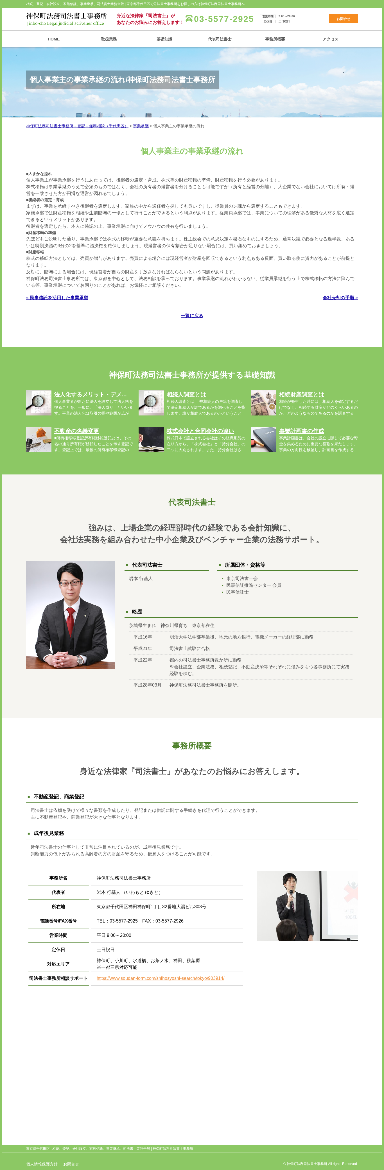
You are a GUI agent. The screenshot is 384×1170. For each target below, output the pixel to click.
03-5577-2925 (224, 19)
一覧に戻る (192, 315)
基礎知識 (164, 39)
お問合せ (343, 19)
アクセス (330, 39)
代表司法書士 (220, 39)
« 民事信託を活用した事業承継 (57, 297)
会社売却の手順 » (340, 297)
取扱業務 (109, 39)
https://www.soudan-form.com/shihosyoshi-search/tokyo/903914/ (160, 978)
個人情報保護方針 (42, 1164)
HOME (54, 39)
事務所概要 (275, 39)
